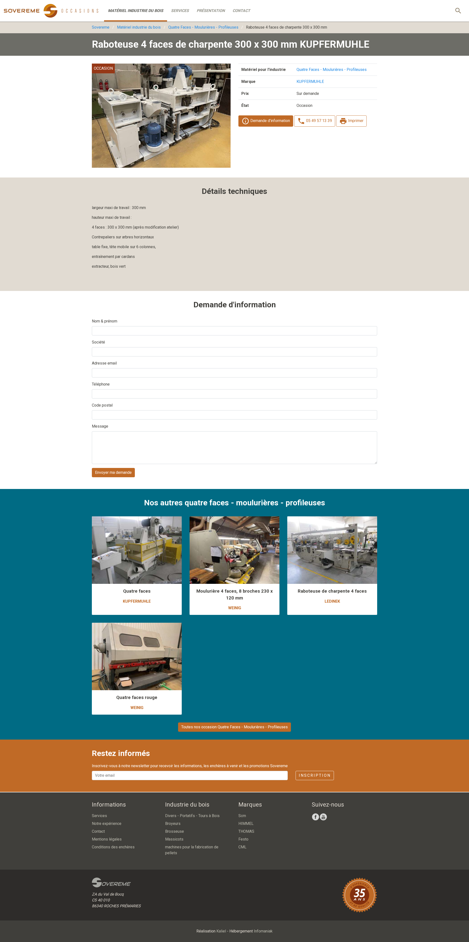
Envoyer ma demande (113, 472)
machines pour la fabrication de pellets (191, 850)
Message (100, 426)
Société (98, 342)
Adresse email (104, 363)
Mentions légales (107, 839)
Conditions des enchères (113, 847)
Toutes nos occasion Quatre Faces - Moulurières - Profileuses (234, 727)
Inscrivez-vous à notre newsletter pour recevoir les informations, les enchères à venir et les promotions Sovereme (190, 766)
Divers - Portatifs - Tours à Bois (192, 815)
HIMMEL (246, 823)
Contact (241, 10)
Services (180, 10)
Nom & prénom (104, 321)
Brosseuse (174, 831)
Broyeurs (173, 823)
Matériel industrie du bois (135, 10)
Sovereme (100, 27)
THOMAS (246, 831)
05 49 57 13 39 (318, 120)
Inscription (315, 775)
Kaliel (221, 931)
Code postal (102, 405)
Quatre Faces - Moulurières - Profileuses (203, 27)
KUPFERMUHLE (310, 81)
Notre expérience (106, 823)
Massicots (174, 839)
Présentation (211, 10)
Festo (243, 839)
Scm (242, 815)
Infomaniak (263, 931)
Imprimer (355, 120)
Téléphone (101, 384)
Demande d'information (269, 120)
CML (242, 847)
